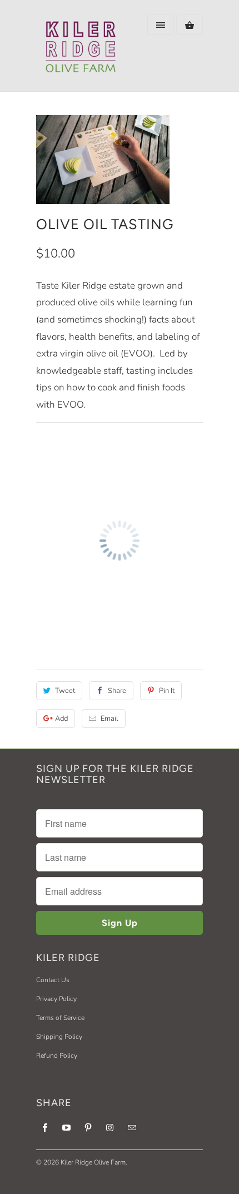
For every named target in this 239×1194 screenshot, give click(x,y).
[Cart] (189, 24)
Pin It (167, 691)
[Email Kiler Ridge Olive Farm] (132, 1127)
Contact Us (52, 979)
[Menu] (160, 24)
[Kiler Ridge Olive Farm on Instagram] (109, 1127)
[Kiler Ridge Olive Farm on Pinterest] (88, 1127)
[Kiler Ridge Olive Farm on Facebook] (44, 1127)
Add (61, 719)
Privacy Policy (56, 998)
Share (117, 691)
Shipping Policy (59, 1036)
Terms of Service (60, 1017)
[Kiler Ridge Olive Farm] (80, 49)
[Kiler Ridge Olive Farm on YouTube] (66, 1127)
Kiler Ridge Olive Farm (93, 1162)
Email (109, 719)
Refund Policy (56, 1055)
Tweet (65, 691)
